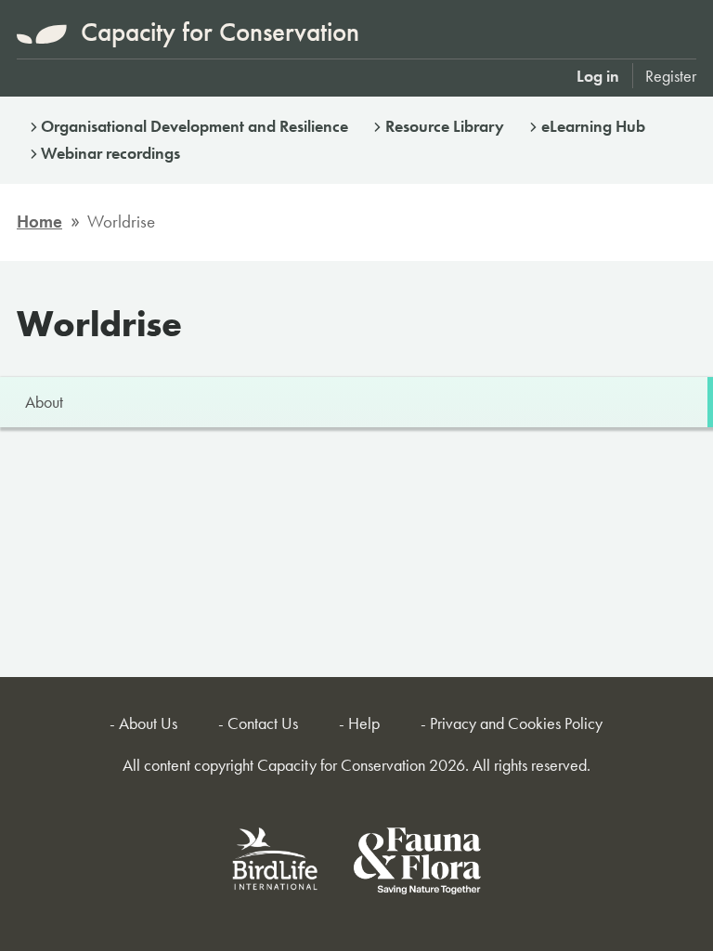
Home (39, 221)
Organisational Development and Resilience (194, 126)
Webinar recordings (110, 152)
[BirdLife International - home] (275, 864)
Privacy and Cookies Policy (516, 723)
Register (670, 75)
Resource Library (444, 126)
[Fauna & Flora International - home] (417, 864)
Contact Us (262, 723)
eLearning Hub (593, 126)
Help (364, 723)
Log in (598, 75)
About (44, 401)
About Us (148, 723)
